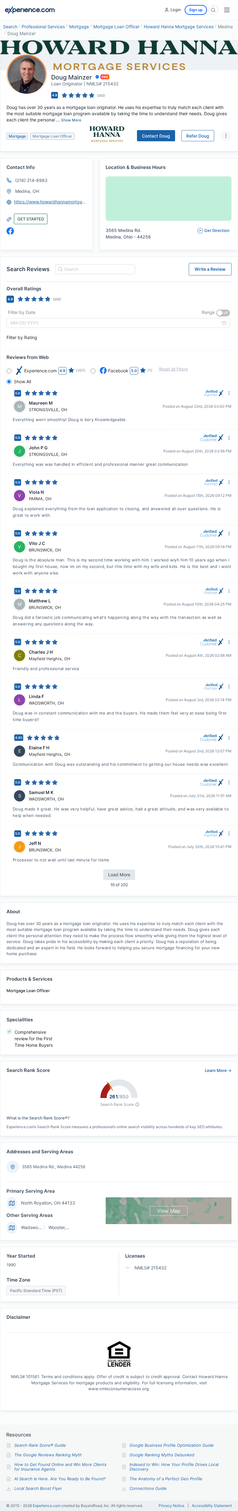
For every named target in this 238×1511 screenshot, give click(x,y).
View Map (168, 1211)
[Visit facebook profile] (10, 231)
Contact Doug (156, 135)
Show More (71, 120)
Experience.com (47, 1505)
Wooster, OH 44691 (68, 1227)
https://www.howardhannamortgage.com (50, 201)
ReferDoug (197, 135)
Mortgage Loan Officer (116, 26)
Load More (119, 874)
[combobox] (94, 269)
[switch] (223, 313)
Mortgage (79, 26)
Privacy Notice (171, 1506)
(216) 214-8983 (31, 180)
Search (10, 26)
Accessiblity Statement (212, 1506)
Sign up (196, 9)
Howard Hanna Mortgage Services (179, 26)
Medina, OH (27, 191)
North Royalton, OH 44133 (48, 1202)
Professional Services (43, 26)
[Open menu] (227, 10)
